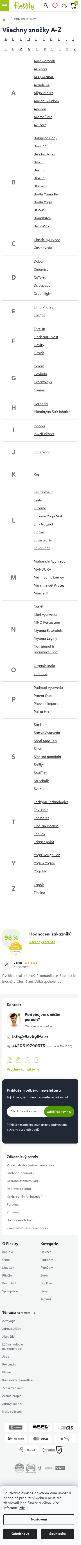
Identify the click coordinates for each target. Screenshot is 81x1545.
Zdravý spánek (12, 1403)
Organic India (44, 666)
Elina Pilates (43, 307)
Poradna (13, 1204)
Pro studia (9, 1364)
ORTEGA (40, 674)
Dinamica (41, 270)
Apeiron (40, 109)
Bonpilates (42, 218)
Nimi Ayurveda (45, 615)
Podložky (46, 1259)
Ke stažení (9, 1283)
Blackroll (40, 186)
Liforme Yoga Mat (48, 516)
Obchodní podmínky (20, 1173)
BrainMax (41, 226)
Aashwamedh (44, 61)
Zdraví (44, 1275)
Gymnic (39, 390)
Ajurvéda (8, 1336)
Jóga (5, 1356)
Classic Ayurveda (47, 240)
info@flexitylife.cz (30, 1037)
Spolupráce (10, 1291)
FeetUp (39, 329)
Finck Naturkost (46, 337)
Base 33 (40, 146)
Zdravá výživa (11, 1328)
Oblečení (46, 1252)
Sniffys (39, 765)
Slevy (44, 1291)
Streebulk (41, 781)
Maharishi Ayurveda (49, 561)
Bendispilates (44, 154)
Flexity (39, 345)
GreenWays (43, 382)
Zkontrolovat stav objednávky (27, 1228)
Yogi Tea (40, 871)
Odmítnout (20, 1534)
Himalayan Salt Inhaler (52, 412)
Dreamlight (43, 294)
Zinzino (39, 893)
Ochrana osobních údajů (23, 1181)
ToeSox (39, 834)
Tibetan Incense (46, 826)
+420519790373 (29, 1046)
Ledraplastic (43, 492)
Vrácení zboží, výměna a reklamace (30, 1165)
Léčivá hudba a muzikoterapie (12, 1346)
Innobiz (39, 426)
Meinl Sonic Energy (49, 577)
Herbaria (41, 404)
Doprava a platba (19, 1188)
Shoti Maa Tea (45, 741)
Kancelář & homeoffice (17, 1380)
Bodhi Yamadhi (46, 194)
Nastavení (39, 1519)
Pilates (6, 1372)
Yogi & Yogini (44, 863)
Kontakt (7, 1252)
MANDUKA (42, 570)
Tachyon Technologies (51, 802)
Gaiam (39, 366)
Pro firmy (13, 1212)
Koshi (38, 475)
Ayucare (40, 125)
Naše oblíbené (12, 1411)
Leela (38, 500)
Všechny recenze (42, 942)
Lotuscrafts (43, 540)
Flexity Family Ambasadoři (24, 1196)
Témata (45, 1299)
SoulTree (40, 773)
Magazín (8, 1267)
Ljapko (39, 532)
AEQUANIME (44, 77)
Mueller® (41, 593)
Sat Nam (40, 725)
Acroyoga (9, 1321)
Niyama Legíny (45, 639)
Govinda (40, 374)
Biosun (39, 178)
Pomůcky (46, 1267)
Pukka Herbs (43, 712)
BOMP (39, 210)
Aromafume (43, 117)
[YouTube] (27, 1060)
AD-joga (40, 69)
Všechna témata (20, 1312)
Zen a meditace (12, 1388)
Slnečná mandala (47, 757)
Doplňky (46, 1283)
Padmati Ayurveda (48, 688)
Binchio (39, 170)
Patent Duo (43, 696)
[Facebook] (9, 1060)
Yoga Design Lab (47, 855)
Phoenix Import (46, 704)
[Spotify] (36, 1060)
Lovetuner (42, 548)
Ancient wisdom (46, 101)
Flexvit (39, 353)
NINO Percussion (47, 623)
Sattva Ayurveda (47, 733)
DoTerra (40, 278)
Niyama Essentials (48, 631)
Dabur (39, 262)
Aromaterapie (11, 1396)
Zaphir (39, 885)
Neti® (38, 607)
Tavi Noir (41, 810)
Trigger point (44, 842)
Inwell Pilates (44, 434)
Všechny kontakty (21, 1069)
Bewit (38, 162)
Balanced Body (45, 138)
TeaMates (41, 818)
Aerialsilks (42, 85)
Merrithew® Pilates (49, 585)
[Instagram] (18, 1060)
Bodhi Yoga (43, 202)
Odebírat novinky (59, 1112)
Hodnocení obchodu (20, 1220)
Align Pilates (43, 93)
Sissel (38, 749)
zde (22, 1508)
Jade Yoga (42, 452)
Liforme (40, 508)
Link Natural (43, 524)
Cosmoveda (43, 248)
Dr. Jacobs (42, 286)
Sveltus (39, 789)
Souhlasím (57, 1534)
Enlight (39, 315)
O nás (6, 1259)
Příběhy (7, 1275)
